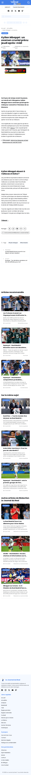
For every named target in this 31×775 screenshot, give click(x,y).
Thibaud (4, 220)
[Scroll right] (29, 7)
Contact (3, 737)
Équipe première (5, 710)
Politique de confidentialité (8, 742)
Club (2, 708)
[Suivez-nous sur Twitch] (22, 11)
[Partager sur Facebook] (17, 228)
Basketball (4, 705)
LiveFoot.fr (7, 7)
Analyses (3, 703)
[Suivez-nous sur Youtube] (19, 11)
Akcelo (3, 755)
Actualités (9, 28)
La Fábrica (4, 720)
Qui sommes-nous (6, 735)
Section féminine (6, 725)
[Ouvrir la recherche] (28, 2)
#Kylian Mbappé (13, 242)
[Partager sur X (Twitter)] (9, 228)
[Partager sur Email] (21, 228)
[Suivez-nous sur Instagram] (12, 11)
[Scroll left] (2, 7)
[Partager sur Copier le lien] (24, 228)
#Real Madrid (24, 242)
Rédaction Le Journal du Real (21, 47)
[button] (3, 2)
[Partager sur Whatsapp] (13, 228)
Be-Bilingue (4, 762)
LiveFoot (3, 757)
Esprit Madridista (5, 752)
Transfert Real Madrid (18, 7)
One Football (4, 765)
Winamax (4, 750)
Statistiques (4, 727)
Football (3, 715)
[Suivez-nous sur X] (15, 11)
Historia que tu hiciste (7, 717)
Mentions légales (6, 740)
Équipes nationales (6, 713)
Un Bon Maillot (5, 760)
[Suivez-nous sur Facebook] (8, 11)
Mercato (3, 722)
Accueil (3, 28)
